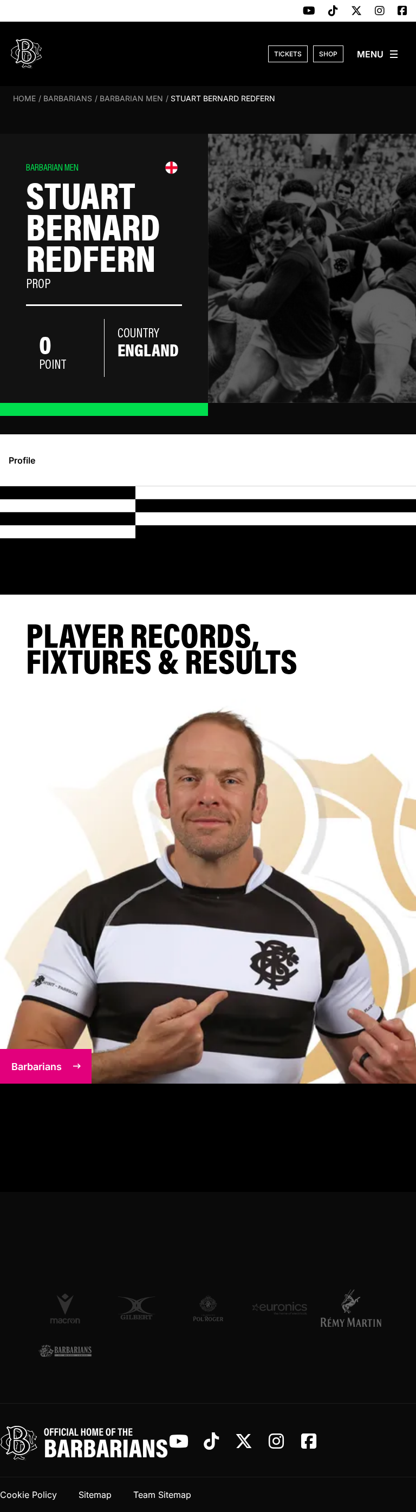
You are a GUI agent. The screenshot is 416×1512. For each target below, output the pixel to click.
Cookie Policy (28, 1494)
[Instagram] (380, 11)
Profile (22, 460)
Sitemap (95, 1494)
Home (24, 98)
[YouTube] (309, 11)
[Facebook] (402, 11)
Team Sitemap (162, 1494)
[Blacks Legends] (65, 1351)
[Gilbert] (136, 1308)
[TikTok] (333, 11)
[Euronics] (279, 1308)
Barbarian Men (131, 98)
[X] (356, 11)
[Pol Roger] (208, 1308)
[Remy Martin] (351, 1307)
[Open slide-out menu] (378, 54)
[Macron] (65, 1307)
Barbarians (67, 98)
